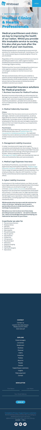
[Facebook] (20, 424)
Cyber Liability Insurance (17, 188)
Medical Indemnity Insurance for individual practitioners (17, 132)
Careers (20, 365)
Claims (20, 353)
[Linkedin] (16, 424)
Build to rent (20, 345)
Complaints (8, 413)
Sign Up (20, 402)
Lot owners (20, 342)
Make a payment (20, 373)
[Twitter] (25, 424)
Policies (20, 358)
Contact (20, 375)
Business (20, 348)
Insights (20, 370)
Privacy (15, 413)
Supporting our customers (20, 368)
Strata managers (20, 340)
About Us (20, 360)
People (20, 363)
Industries (20, 355)
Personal (20, 350)
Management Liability (10, 155)
